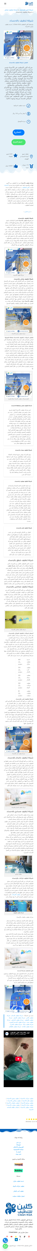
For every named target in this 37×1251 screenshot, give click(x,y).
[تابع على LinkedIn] (16, 1239)
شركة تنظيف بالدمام (17, 1015)
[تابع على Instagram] (28, 1236)
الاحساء (27, 26)
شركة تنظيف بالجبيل (19, 1018)
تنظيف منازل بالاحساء (27, 1105)
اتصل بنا (18, 1152)
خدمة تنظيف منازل (11, 10)
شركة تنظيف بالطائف (15, 1026)
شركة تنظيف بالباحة (27, 1026)
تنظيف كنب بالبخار (18, 1191)
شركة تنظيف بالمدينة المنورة (17, 1022)
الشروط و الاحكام (19, 1147)
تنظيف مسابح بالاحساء (27, 1103)
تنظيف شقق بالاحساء (13, 1098)
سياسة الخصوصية (18, 1149)
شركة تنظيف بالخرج (16, 1024)
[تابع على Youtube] (11, 1236)
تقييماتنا (19, 1145)
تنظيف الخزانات (16, 894)
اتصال (18, 132)
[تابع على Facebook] (19, 1239)
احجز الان (18, 142)
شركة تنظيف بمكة (28, 1024)
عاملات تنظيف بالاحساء (26, 1107)
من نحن (18, 1142)
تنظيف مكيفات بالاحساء (12, 1103)
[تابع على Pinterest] (7, 1236)
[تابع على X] (20, 1236)
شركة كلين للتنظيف (26, 10)
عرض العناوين (27, 211)
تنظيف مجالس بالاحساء (14, 1101)
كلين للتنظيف (26, 187)
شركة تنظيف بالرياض (17, 1020)
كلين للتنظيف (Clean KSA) (21, 24)
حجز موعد (18, 1154)
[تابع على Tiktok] (24, 1236)
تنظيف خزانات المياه (18, 1186)
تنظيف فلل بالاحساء (27, 1101)
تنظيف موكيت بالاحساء (13, 1105)
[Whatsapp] (5, 1246)
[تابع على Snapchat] (15, 1236)
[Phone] (5, 1240)
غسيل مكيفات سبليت (18, 1196)
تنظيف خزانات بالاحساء (26, 1098)
